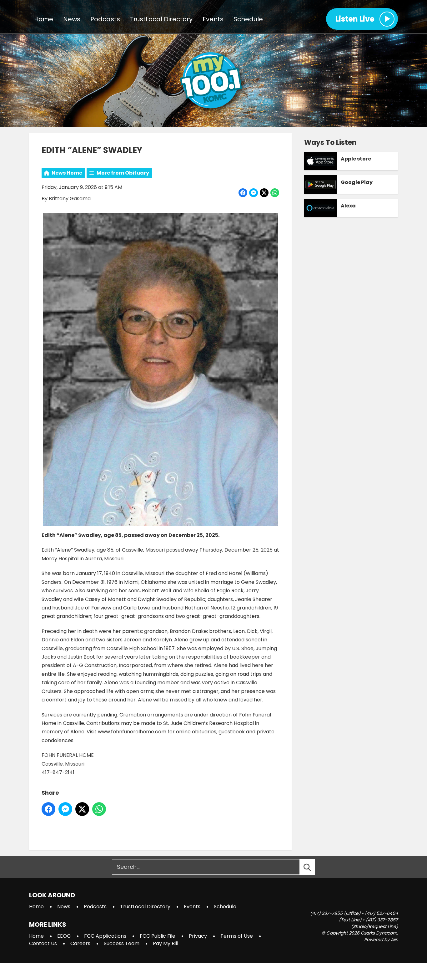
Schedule (248, 19)
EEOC (64, 936)
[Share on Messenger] (253, 192)
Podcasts (105, 19)
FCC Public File (157, 936)
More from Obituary (123, 172)
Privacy (198, 936)
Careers (80, 943)
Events (213, 19)
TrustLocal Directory (161, 19)
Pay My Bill (165, 943)
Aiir (394, 939)
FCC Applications (105, 936)
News (71, 19)
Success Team (121, 943)
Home (43, 19)
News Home (67, 172)
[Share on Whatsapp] (274, 192)
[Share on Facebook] (243, 192)
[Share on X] (264, 192)
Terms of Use (236, 936)
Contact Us (43, 943)
